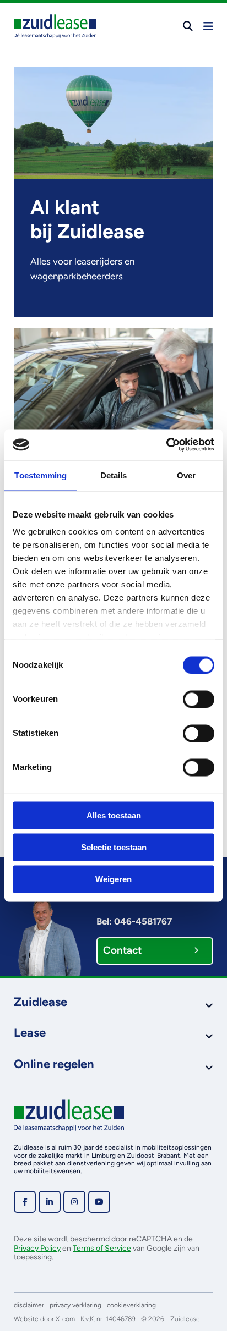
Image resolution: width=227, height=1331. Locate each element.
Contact (122, 950)
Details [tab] (113, 475)
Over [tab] (186, 475)
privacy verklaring (75, 1305)
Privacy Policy (37, 1248)
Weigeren (113, 878)
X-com (65, 1319)
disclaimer (29, 1305)
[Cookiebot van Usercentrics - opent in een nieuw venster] (166, 445)
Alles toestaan (114, 815)
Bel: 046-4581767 (134, 921)
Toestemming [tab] (40, 475)
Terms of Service (102, 1248)
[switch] (198, 699)
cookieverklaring (131, 1305)
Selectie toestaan (114, 846)
